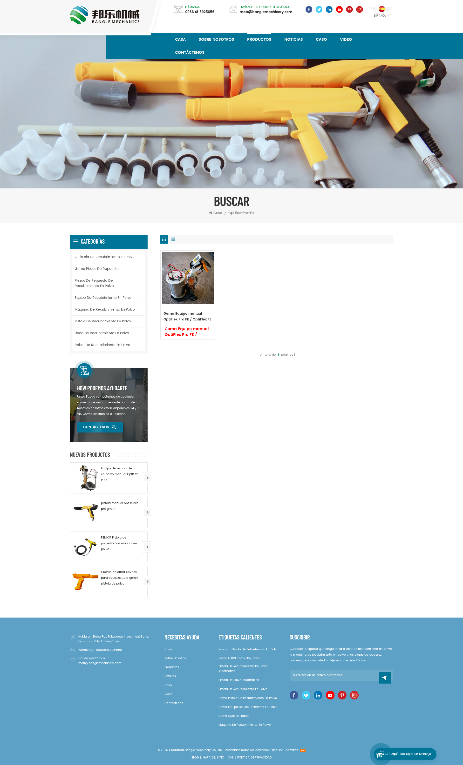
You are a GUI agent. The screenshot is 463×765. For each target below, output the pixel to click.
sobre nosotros (216, 39)
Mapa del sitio (213, 757)
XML (230, 757)
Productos (259, 39)
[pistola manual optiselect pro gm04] (85, 512)
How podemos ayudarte (102, 388)
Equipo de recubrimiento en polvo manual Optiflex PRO (119, 474)
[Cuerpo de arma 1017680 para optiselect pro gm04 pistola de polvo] (85, 581)
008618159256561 (109, 650)
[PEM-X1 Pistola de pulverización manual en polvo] (85, 547)
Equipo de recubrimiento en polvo (103, 297)
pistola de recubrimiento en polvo (103, 321)
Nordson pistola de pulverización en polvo (248, 649)
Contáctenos (189, 52)
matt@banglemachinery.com (266, 12)
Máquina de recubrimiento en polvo (105, 309)
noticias (293, 39)
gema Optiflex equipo (234, 716)
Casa (180, 39)
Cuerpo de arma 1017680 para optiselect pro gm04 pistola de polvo (119, 578)
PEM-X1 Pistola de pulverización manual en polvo (119, 543)
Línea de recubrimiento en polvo (102, 333)
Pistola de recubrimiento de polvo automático (243, 668)
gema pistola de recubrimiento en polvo (247, 698)
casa (168, 649)
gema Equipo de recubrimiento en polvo (248, 707)
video (346, 39)
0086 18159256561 (200, 12)
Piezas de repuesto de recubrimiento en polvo (94, 283)
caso (321, 39)
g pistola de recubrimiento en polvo (105, 257)
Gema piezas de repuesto (97, 269)
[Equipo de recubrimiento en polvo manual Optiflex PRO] (85, 478)
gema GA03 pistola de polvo (239, 658)
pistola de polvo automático (238, 680)
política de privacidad (254, 757)
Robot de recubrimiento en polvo (102, 345)
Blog (195, 757)
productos (171, 667)
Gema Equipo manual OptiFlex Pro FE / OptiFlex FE (187, 316)
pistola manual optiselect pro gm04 (119, 506)
